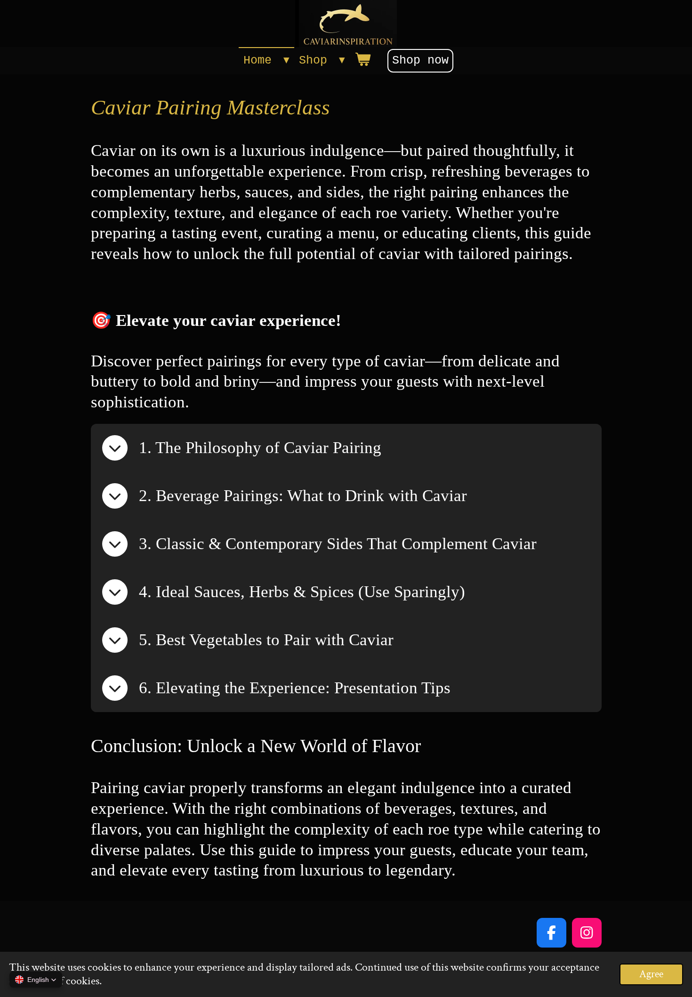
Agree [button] (651, 974)
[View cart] (363, 60)
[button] (35, 979)
